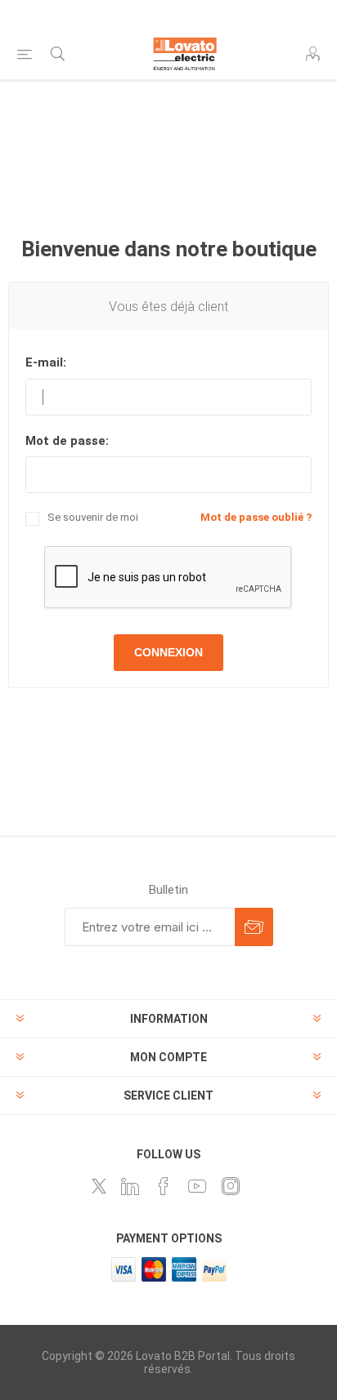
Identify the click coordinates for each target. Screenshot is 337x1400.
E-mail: (45, 362)
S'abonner (254, 927)
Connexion (168, 652)
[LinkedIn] (130, 1186)
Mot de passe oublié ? (256, 517)
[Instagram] (231, 1186)
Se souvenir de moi (92, 517)
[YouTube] (197, 1186)
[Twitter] (99, 1186)
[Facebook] (164, 1186)
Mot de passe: (67, 440)
